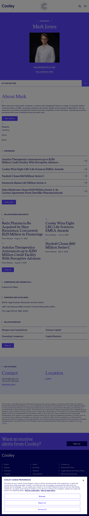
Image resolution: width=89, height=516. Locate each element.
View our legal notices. (48, 490)
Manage (42, 496)
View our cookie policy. (32, 490)
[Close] (83, 480)
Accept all (42, 509)
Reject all (42, 503)
